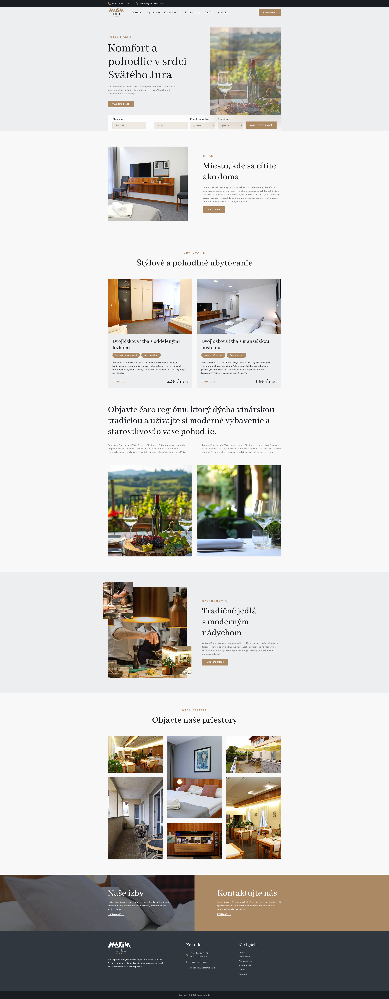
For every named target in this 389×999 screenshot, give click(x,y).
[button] (111, 305)
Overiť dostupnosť (261, 125)
